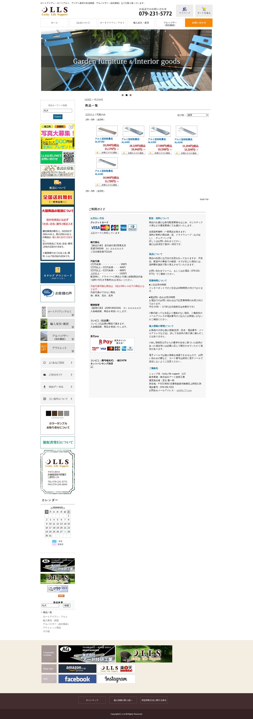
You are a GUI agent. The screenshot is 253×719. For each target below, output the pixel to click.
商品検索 (58, 602)
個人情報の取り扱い (123, 700)
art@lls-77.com (184, 390)
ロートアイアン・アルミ (55, 616)
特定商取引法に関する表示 (154, 700)
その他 (46, 631)
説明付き (90, 114)
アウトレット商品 (52, 627)
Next (217, 60)
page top (204, 199)
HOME (88, 99)
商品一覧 (47, 612)
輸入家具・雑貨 (51, 620)
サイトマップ (92, 700)
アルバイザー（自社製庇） (56, 624)
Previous (36, 60)
